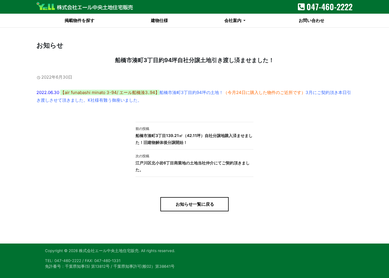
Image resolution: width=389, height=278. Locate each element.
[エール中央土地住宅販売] (84, 7)
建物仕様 (159, 20)
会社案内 (232, 20)
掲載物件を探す (80, 20)
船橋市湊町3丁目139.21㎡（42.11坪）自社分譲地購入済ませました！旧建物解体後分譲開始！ (194, 135)
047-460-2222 (329, 7)
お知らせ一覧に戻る (194, 204)
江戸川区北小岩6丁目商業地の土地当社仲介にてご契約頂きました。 (193, 163)
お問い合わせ (311, 20)
